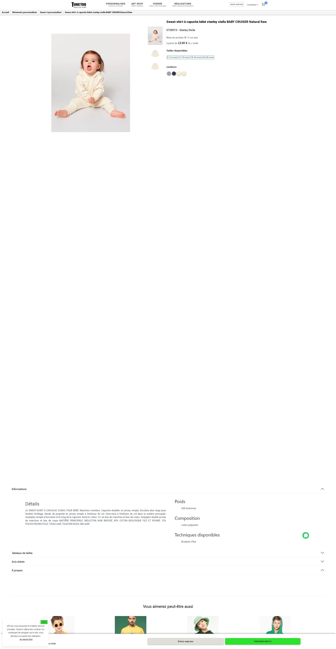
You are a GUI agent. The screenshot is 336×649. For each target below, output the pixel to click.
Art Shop (137, 4)
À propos (17, 570)
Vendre (157, 4)
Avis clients (18, 561)
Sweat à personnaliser (51, 12)
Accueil (5, 12)
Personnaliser (115, 4)
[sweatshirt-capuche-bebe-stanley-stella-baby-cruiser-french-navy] (173, 74)
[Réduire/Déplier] (305, 535)
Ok (44, 622)
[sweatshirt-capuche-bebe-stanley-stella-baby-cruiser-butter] (183, 74)
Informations (19, 489)
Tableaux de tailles (22, 553)
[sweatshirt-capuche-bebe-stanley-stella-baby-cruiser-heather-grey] (168, 74)
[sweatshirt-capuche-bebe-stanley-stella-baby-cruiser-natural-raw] (178, 74)
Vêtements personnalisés (24, 12)
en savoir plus (26, 639)
